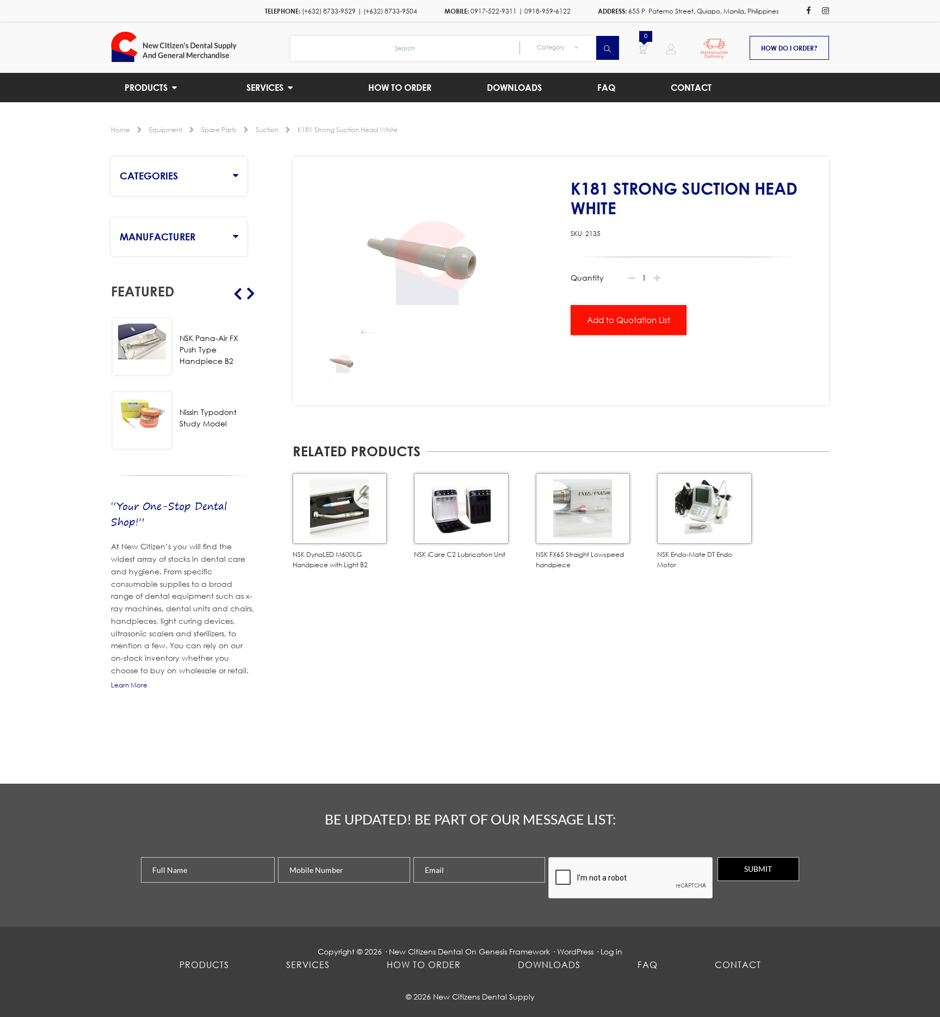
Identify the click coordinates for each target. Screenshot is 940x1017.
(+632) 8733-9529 (329, 11)
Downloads (549, 964)
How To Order (424, 964)
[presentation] (631, 878)
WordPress (575, 951)
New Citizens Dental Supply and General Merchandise (200, 47)
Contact (738, 964)
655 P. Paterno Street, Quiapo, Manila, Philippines (703, 11)
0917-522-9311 (494, 11)
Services (308, 964)
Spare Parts (219, 129)
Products (204, 964)
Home (120, 129)
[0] (644, 48)
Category (551, 47)
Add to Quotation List (628, 319)
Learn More (129, 685)
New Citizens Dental (426, 951)
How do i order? (789, 48)
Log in (611, 951)
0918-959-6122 (547, 11)
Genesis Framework (514, 951)
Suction (267, 129)
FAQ (648, 964)
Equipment (165, 129)
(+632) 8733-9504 (390, 11)
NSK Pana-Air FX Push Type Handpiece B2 (209, 349)
